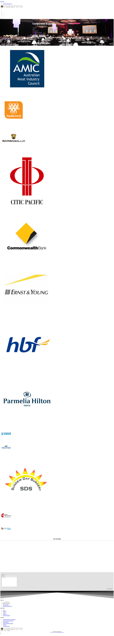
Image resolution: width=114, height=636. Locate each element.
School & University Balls (8, 14)
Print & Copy (6, 16)
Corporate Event (7, 12)
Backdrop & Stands (7, 15)
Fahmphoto (2, 1)
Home (3, 10)
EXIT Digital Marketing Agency (59, 632)
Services (3, 11)
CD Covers (6, 18)
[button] (57, 8)
